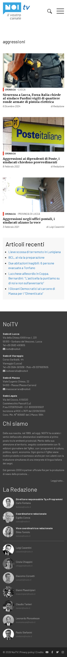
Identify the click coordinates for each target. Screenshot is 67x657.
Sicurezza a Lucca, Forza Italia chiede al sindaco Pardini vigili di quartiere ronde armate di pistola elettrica (32, 98)
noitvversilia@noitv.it (16, 370)
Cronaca (10, 89)
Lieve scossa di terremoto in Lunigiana (34, 252)
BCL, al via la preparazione (26, 257)
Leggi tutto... (57, 480)
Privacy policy (27, 652)
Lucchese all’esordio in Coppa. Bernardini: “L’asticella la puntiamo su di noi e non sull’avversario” (34, 278)
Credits (40, 652)
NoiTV (15, 652)
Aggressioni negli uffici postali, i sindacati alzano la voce (29, 220)
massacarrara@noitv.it (17, 389)
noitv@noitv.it (12, 348)
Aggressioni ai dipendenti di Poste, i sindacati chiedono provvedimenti (31, 160)
